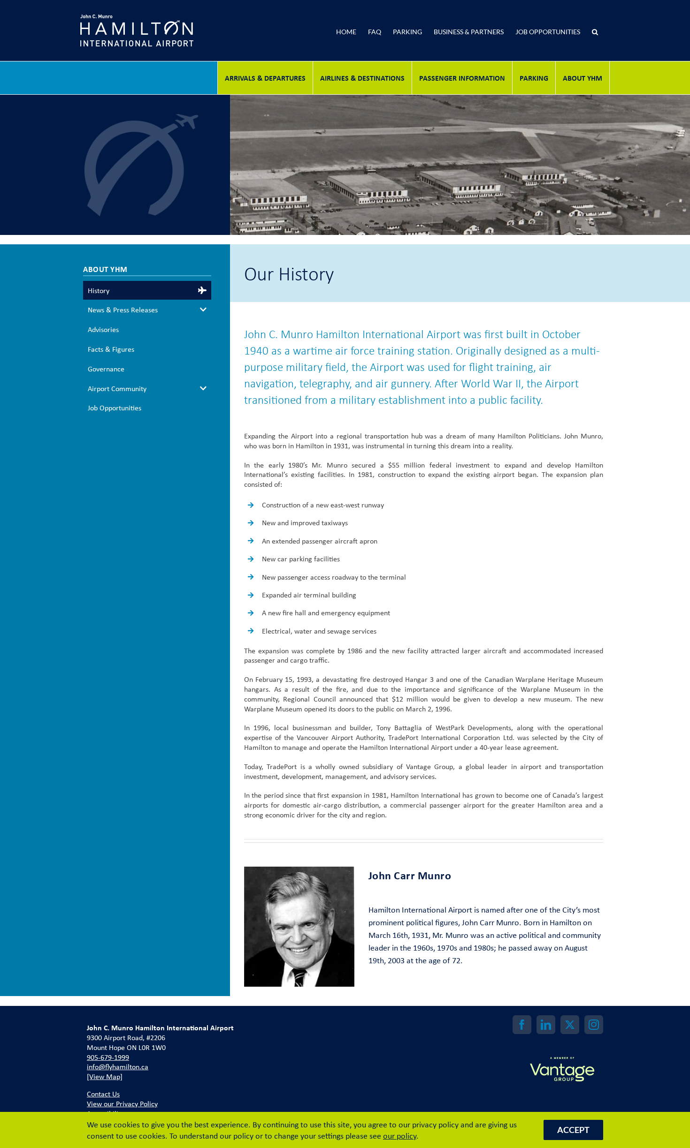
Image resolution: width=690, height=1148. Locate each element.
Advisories (103, 329)
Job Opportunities (114, 407)
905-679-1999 (108, 1057)
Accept (573, 1130)
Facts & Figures (111, 349)
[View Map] (105, 1076)
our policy (399, 1135)
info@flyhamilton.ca (117, 1066)
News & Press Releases (123, 309)
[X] (569, 1024)
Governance (106, 368)
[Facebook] (522, 1024)
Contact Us (103, 1093)
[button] (661, 30)
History (98, 290)
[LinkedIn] (546, 1024)
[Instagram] (593, 1024)
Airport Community (117, 388)
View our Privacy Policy (122, 1103)
